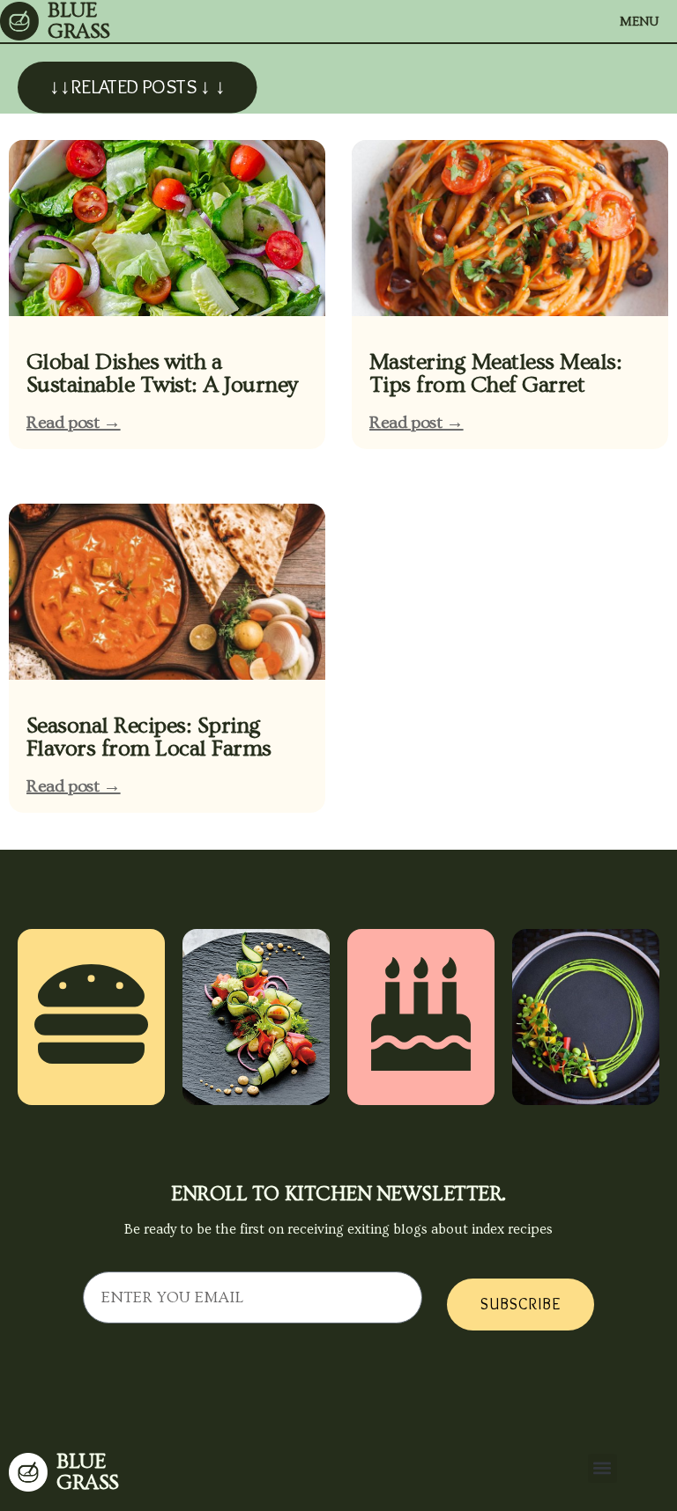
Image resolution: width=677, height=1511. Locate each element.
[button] (602, 1468)
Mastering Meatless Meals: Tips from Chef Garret (495, 374)
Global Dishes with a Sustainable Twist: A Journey (162, 374)
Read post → (73, 422)
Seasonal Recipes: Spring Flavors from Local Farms (149, 737)
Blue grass (87, 1471)
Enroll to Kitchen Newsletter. (338, 1194)
